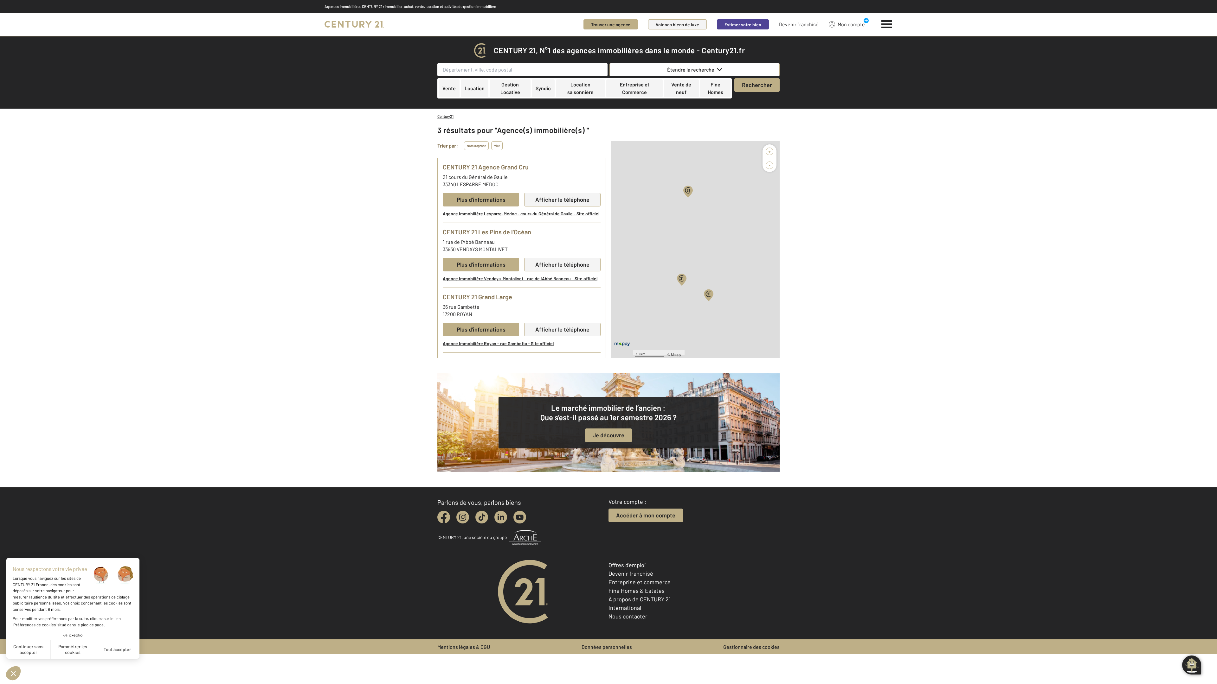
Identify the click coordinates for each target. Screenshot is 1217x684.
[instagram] (462, 517)
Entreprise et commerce (639, 582)
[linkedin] (500, 517)
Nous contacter (627, 616)
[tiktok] (481, 517)
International (624, 607)
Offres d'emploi (627, 564)
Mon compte (851, 24)
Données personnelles (607, 647)
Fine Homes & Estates (636, 590)
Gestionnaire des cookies (751, 647)
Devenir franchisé (799, 24)
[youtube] (519, 517)
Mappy (676, 354)
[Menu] (886, 24)
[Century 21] (354, 24)
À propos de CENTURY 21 (639, 599)
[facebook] (443, 517)
